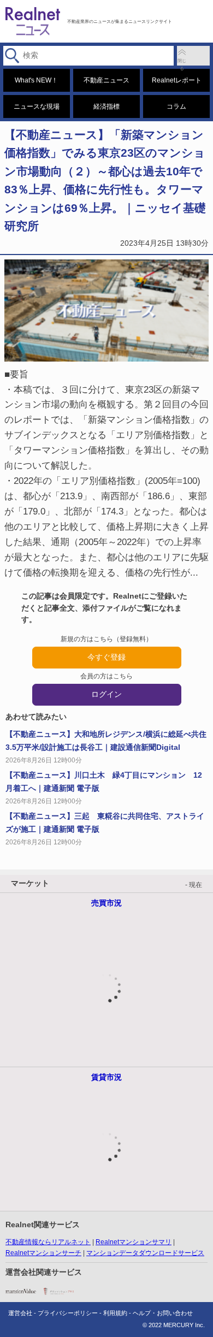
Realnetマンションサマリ (133, 1242)
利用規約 (115, 1313)
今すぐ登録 (106, 657)
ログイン (106, 694)
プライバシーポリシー (68, 1313)
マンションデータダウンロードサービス (145, 1253)
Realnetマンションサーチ (43, 1253)
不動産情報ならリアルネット (48, 1242)
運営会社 (20, 1313)
